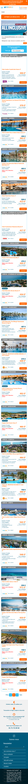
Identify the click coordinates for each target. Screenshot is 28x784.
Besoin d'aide (8, 763)
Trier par (7, 50)
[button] (17, 50)
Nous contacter (8, 754)
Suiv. (20, 695)
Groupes (6, 757)
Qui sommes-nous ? (10, 751)
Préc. (7, 695)
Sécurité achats (8, 760)
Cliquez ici (9, 782)
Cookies (6, 766)
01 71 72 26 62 (23, 7)
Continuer (23, 82)
